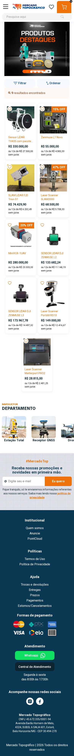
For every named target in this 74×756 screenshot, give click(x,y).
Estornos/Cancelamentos (35, 606)
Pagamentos (34, 600)
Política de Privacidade (34, 564)
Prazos (35, 595)
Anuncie (35, 533)
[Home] (29, 7)
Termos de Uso (35, 559)
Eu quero (58, 481)
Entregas (35, 590)
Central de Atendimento (34, 667)
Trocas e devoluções (35, 584)
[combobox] (37, 11)
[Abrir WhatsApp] (64, 746)
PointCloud (35, 538)
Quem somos (35, 528)
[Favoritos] (51, 7)
